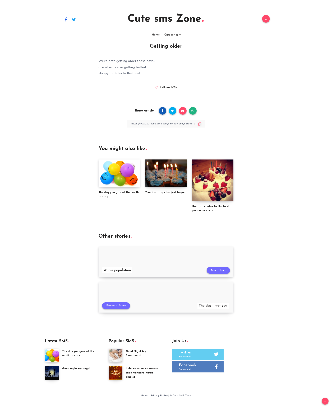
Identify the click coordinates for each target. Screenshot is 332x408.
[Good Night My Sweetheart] (115, 355)
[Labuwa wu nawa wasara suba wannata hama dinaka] (115, 373)
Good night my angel (76, 368)
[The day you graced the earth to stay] (52, 355)
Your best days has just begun (165, 192)
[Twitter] (74, 19)
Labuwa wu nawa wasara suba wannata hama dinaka (142, 372)
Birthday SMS (168, 87)
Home (156, 34)
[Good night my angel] (52, 373)
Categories (171, 34)
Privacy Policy (159, 395)
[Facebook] (66, 19)
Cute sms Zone (164, 19)
